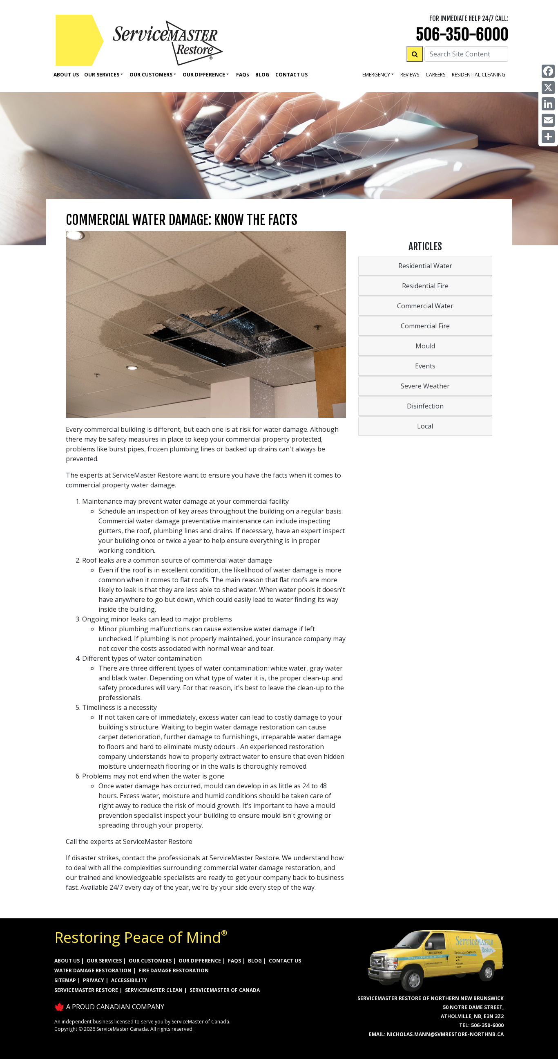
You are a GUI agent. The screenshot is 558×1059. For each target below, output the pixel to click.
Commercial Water (425, 305)
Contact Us (291, 74)
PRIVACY (93, 980)
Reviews (409, 74)
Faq (242, 74)
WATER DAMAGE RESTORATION (93, 970)
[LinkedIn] (548, 104)
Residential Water (425, 265)
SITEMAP (65, 980)
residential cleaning (478, 74)
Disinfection (425, 406)
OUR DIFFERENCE (200, 960)
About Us (66, 74)
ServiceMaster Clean (154, 990)
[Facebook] (548, 71)
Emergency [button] (376, 74)
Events (425, 365)
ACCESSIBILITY (129, 980)
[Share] (548, 136)
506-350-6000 (462, 34)
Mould (425, 345)
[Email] (548, 120)
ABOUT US (67, 960)
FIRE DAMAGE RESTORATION (173, 970)
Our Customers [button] (150, 74)
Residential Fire (425, 285)
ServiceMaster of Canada (225, 990)
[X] (548, 87)
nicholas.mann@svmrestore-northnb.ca (445, 1034)
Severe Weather (425, 385)
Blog (262, 74)
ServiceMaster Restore (86, 990)
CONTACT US (285, 960)
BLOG (255, 960)
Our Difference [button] (204, 74)
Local (425, 426)
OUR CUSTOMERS (150, 960)
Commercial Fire (425, 325)
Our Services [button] (101, 74)
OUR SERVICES (104, 960)
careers (435, 74)
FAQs (234, 960)
